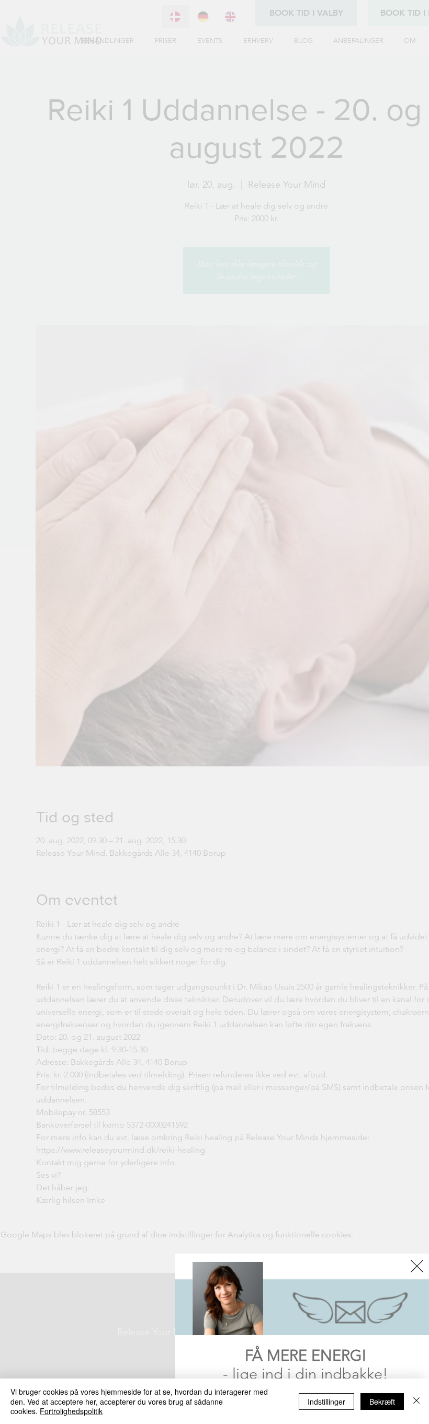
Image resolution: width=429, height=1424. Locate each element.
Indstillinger (326, 1401)
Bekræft (382, 1401)
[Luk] (416, 1401)
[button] (417, 1266)
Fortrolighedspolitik (71, 1411)
